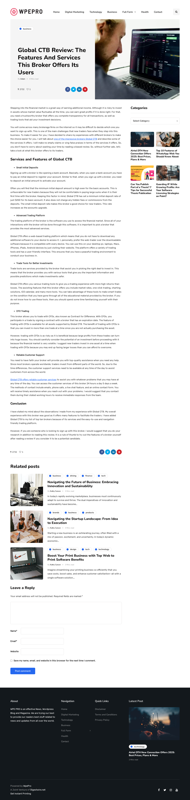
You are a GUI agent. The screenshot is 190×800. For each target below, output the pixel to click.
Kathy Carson (55, 491)
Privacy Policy (102, 719)
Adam (22, 79)
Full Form (127, 12)
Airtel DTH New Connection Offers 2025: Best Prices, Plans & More (141, 155)
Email (13, 641)
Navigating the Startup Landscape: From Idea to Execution (83, 521)
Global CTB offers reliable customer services (33, 379)
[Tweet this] (73, 89)
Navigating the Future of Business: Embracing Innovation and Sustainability (83, 484)
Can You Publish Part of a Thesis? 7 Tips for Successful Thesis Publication (141, 189)
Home (56, 12)
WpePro (27, 786)
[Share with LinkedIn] (79, 89)
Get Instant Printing (20, 793)
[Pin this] (85, 89)
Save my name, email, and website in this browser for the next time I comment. (55, 660)
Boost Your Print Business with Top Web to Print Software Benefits (81, 557)
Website (14, 651)
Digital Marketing (74, 12)
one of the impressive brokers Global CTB (75, 139)
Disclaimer (100, 709)
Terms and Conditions (106, 714)
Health (145, 12)
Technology (96, 12)
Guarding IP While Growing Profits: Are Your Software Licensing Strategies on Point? (167, 190)
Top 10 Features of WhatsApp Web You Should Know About (167, 153)
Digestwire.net (37, 789)
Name (13, 631)
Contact (158, 12)
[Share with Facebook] (67, 89)
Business (112, 12)
